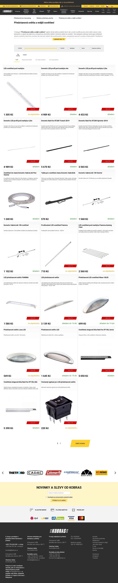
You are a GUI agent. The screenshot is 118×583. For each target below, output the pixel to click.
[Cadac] (35, 473)
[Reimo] (101, 473)
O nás (94, 546)
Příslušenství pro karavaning (22, 18)
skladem (72, 48)
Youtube (97, 6)
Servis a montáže (98, 548)
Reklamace (96, 540)
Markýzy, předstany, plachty (45, 18)
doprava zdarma (96, 48)
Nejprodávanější (27, 60)
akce (83, 48)
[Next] (115, 473)
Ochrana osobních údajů (100, 542)
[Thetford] (16, 473)
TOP (16, 60)
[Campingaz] (72, 473)
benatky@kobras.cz (12, 550)
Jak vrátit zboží (97, 544)
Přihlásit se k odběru (59, 500)
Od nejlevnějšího (40, 60)
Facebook (86, 6)
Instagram (92, 6)
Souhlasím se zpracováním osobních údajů (60, 497)
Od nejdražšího (53, 60)
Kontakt (95, 536)
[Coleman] (53, 473)
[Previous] (3, 473)
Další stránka (80, 443)
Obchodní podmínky (99, 538)
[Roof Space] (86, 473)
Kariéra (95, 550)
